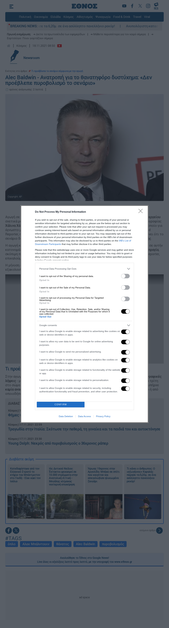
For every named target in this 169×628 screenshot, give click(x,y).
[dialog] (84, 314)
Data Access (84, 416)
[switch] (125, 276)
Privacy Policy (103, 416)
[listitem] (84, 269)
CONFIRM (61, 404)
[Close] (141, 212)
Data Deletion (66, 416)
